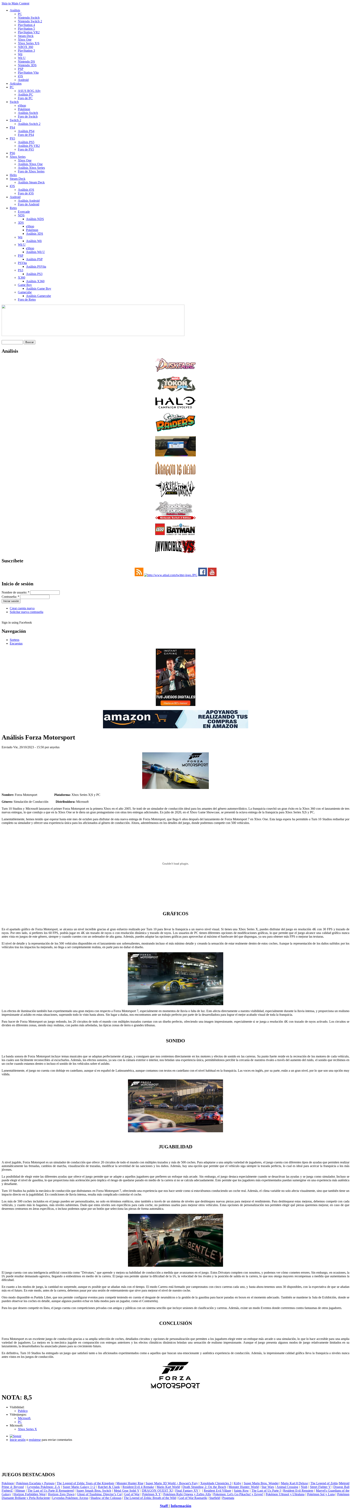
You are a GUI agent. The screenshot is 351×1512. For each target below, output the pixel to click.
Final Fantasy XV (187, 1490)
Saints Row (241, 1490)
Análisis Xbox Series (31, 167)
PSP (20, 69)
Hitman (20, 1490)
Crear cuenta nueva (22, 608)
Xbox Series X (27, 1429)
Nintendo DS (26, 61)
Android (23, 80)
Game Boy (25, 285)
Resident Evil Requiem (298, 1490)
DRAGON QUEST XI (157, 1490)
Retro (13, 208)
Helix (13, 175)
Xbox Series (18, 156)
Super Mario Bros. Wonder (261, 1483)
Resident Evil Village (217, 1490)
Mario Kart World (168, 1487)
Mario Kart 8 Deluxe (294, 1483)
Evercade (24, 211)
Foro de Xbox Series (31, 171)
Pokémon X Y (151, 1494)
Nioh (304, 1487)
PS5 (12, 138)
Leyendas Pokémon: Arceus (70, 1498)
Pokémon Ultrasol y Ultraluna (285, 1494)
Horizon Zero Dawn (61, 1494)
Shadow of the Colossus (105, 1498)
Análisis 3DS (34, 233)
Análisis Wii (34, 241)
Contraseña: (10, 596)
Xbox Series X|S (28, 43)
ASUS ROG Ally (29, 91)
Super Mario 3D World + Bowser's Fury (172, 1483)
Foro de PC (25, 98)
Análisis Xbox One (30, 164)
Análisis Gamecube (38, 296)
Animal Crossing (287, 1487)
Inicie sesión (18, 1439)
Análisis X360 (35, 281)
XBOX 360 (25, 47)
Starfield (214, 1498)
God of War (132, 1494)
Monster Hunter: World (244, 1487)
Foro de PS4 (26, 134)
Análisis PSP (34, 259)
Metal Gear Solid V (127, 1490)
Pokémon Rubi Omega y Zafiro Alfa (187, 1494)
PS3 (20, 270)
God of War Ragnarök (192, 1498)
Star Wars (267, 1487)
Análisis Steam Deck (31, 182)
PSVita (22, 263)
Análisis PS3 (34, 274)
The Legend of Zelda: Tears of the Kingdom (85, 1483)
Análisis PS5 (26, 142)
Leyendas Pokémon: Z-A (43, 1487)
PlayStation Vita (28, 72)
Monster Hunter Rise (129, 1483)
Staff (164, 1506)
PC (20, 14)
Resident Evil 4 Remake (138, 1487)
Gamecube (25, 292)
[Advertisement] (175, 1446)
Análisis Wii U (35, 252)
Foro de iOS (26, 193)
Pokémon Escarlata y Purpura (35, 1483)
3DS (21, 222)
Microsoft (24, 1418)
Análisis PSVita (36, 266)
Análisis (15, 10)
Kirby (237, 1483)
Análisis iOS (26, 189)
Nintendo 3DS (27, 65)
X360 (21, 277)
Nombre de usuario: (15, 592)
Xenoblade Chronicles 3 (216, 1483)
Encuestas (16, 643)
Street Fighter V (320, 1487)
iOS (20, 76)
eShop (22, 105)
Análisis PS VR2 (29, 145)
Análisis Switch (28, 113)
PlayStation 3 (26, 50)
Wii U (22, 58)
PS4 (12, 127)
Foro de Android (28, 204)
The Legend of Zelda (324, 1483)
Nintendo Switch (29, 17)
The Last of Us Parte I (266, 1490)
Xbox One (24, 39)
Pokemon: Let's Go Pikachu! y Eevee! (238, 1494)
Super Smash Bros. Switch (93, 1490)
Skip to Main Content (15, 3)
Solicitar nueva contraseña (26, 612)
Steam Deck (26, 36)
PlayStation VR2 (29, 32)
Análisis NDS (35, 219)
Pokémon (24, 109)
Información (181, 1506)
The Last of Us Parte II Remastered (50, 1490)
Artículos (16, 83)
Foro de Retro (27, 299)
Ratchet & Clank (109, 1487)
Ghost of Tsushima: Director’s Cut (99, 1494)
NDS (21, 215)
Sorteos (14, 639)
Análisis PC (25, 94)
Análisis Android (29, 200)
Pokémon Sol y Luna (321, 1494)
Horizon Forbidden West (29, 1494)
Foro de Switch (28, 116)
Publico (23, 1411)
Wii (20, 54)
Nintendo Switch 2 (30, 21)
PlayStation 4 (26, 25)
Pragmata (228, 1498)
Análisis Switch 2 (29, 123)
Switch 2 (15, 120)
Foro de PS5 (26, 149)
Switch (14, 102)
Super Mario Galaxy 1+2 (79, 1487)
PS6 (12, 153)
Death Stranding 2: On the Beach (204, 1487)
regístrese (35, 1439)
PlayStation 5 (26, 28)
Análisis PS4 (26, 131)
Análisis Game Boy (38, 288)
